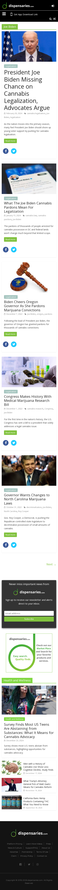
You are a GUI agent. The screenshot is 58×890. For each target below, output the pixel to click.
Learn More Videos (34, 844)
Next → (51, 564)
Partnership (27, 852)
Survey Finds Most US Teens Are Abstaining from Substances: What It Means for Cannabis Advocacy (29, 730)
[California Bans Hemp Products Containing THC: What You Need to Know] (12, 796)
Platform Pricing (14, 844)
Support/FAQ (32, 848)
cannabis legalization (36, 113)
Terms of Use (42, 852)
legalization (15, 117)
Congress (49, 408)
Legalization (11, 66)
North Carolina (10, 511)
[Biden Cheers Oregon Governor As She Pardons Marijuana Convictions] (29, 264)
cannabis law (31, 215)
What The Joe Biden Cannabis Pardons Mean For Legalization (28, 207)
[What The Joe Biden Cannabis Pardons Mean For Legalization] (29, 165)
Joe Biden (17, 219)
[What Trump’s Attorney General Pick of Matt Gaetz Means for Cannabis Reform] (12, 779)
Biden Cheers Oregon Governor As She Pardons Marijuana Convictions (24, 305)
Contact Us (42, 856)
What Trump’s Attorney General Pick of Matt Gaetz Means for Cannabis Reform (37, 784)
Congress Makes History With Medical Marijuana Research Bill (28, 400)
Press (48, 844)
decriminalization (34, 507)
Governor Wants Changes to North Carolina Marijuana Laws (27, 499)
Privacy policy (26, 856)
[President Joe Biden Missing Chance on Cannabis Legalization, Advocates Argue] (29, 33)
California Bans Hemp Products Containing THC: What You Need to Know (36, 801)
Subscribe (29, 619)
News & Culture (15, 848)
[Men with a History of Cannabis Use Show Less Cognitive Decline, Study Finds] (12, 762)
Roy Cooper (23, 511)
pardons (48, 314)
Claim (14, 856)
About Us (46, 848)
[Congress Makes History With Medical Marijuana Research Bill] (29, 358)
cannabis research (35, 408)
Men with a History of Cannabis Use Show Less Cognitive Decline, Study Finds (38, 766)
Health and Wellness (14, 719)
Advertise (14, 852)
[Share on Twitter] (14, 153)
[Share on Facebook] (6, 153)
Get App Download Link (26, 14)
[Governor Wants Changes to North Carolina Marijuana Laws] (29, 457)
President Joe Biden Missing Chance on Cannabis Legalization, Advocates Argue (27, 90)
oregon (40, 314)
